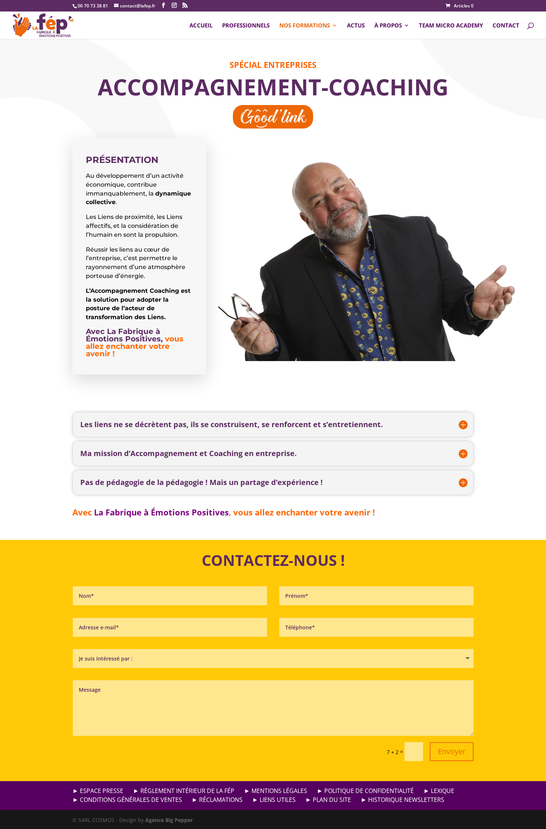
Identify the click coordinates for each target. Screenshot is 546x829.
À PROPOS (388, 26)
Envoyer (451, 751)
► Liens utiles (274, 800)
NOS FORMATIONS (304, 26)
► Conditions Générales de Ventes (127, 800)
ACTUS (356, 26)
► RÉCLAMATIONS (217, 800)
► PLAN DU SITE (328, 800)
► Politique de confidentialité (365, 791)
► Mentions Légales (275, 791)
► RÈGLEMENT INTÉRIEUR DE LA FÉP (183, 791)
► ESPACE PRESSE (97, 791)
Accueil (200, 26)
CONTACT (506, 26)
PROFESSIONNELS (246, 26)
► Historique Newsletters (402, 800)
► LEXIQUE (438, 791)
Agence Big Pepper (169, 819)
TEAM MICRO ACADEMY (451, 26)
